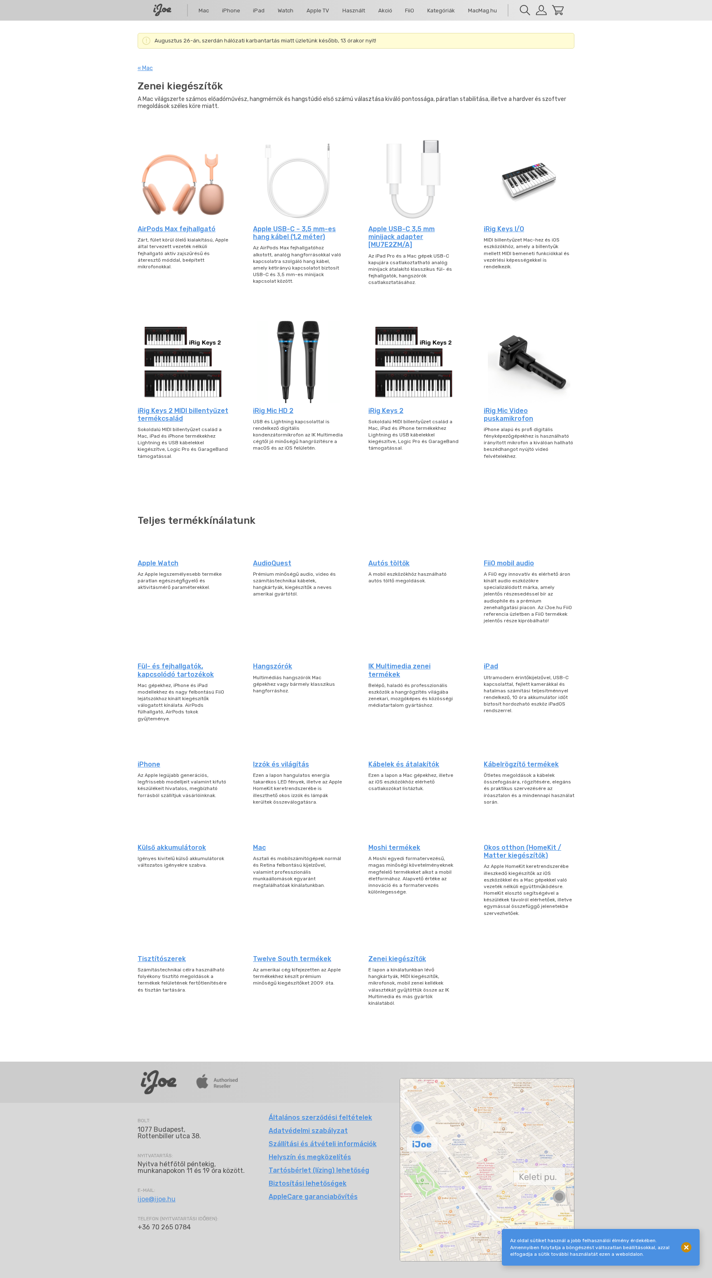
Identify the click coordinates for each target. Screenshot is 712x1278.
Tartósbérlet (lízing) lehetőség (319, 1170)
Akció (385, 10)
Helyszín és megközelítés (310, 1157)
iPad (259, 10)
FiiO (409, 10)
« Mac (145, 68)
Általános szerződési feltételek (320, 1117)
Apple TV (318, 10)
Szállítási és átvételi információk (323, 1144)
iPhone (231, 10)
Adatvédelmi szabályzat (308, 1131)
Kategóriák (441, 10)
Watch (285, 10)
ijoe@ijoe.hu (157, 1199)
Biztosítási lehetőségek (308, 1183)
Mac (204, 10)
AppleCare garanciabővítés (313, 1197)
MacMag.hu (482, 10)
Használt (353, 10)
